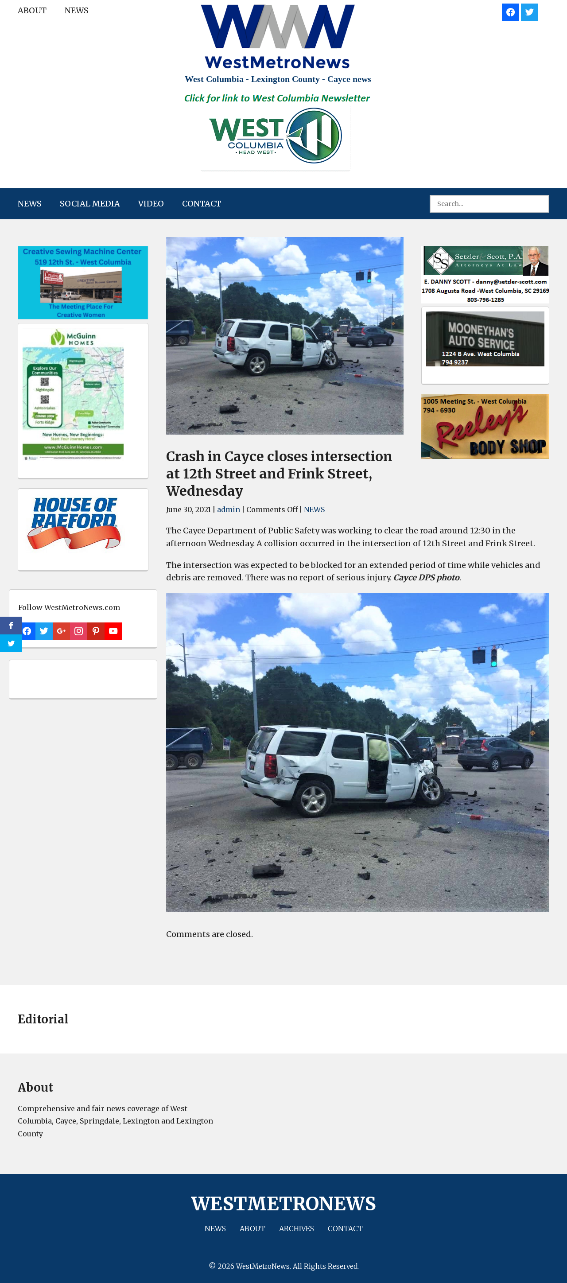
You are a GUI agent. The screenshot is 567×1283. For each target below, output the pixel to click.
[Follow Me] (529, 10)
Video (151, 203)
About (32, 10)
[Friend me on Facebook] (510, 10)
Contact (201, 203)
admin (228, 509)
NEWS (77, 10)
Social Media (90, 203)
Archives (296, 1228)
